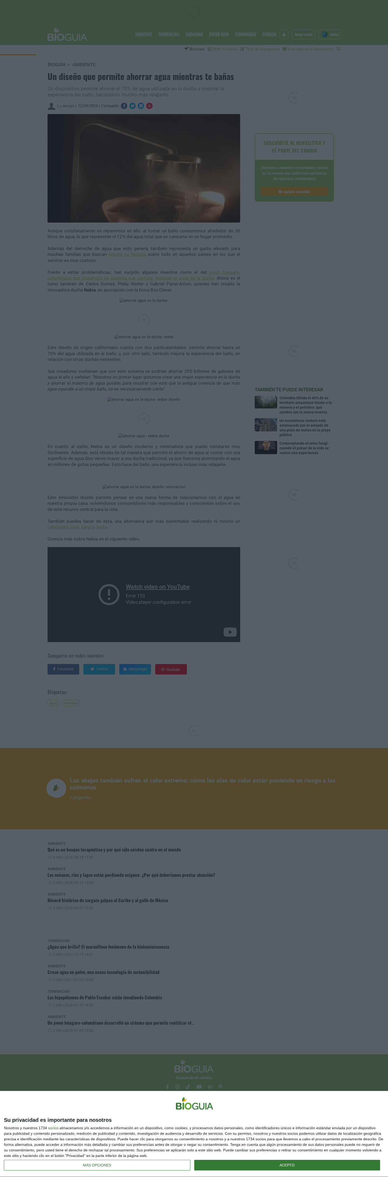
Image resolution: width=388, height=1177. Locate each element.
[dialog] (194, 1134)
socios (53, 1128)
